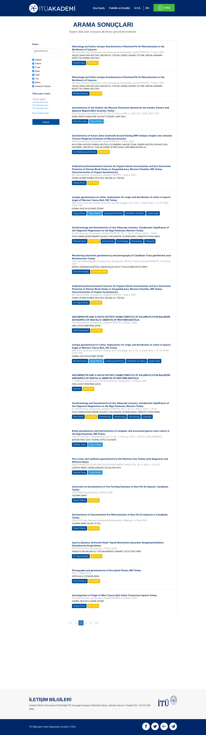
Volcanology (137, 241)
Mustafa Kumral (80, 361)
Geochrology (122, 241)
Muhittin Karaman (80, 93)
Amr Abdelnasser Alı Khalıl (84, 152)
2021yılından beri (40, 108)
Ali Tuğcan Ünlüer (80, 302)
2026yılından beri (40, 102)
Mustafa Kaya (79, 63)
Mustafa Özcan (79, 472)
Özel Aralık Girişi (40, 113)
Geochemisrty (108, 241)
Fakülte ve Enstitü (119, 8)
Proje (37, 67)
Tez (37, 78)
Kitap (37, 71)
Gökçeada (150, 241)
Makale (38, 59)
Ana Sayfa (99, 8)
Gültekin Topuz (79, 444)
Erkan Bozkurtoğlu (81, 271)
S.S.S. (137, 8)
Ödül (37, 74)
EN (147, 8)
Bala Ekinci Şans (80, 121)
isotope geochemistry (113, 213)
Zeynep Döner (79, 182)
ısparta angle (152, 213)
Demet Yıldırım (79, 500)
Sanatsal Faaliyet (43, 86)
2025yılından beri (40, 105)
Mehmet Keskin (79, 241)
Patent (38, 63)
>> (96, 623)
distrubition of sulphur (135, 213)
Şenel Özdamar (79, 581)
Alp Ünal (77, 388)
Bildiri (37, 82)
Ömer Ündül (78, 416)
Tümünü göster (39, 99)
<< (70, 623)
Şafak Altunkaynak (81, 330)
